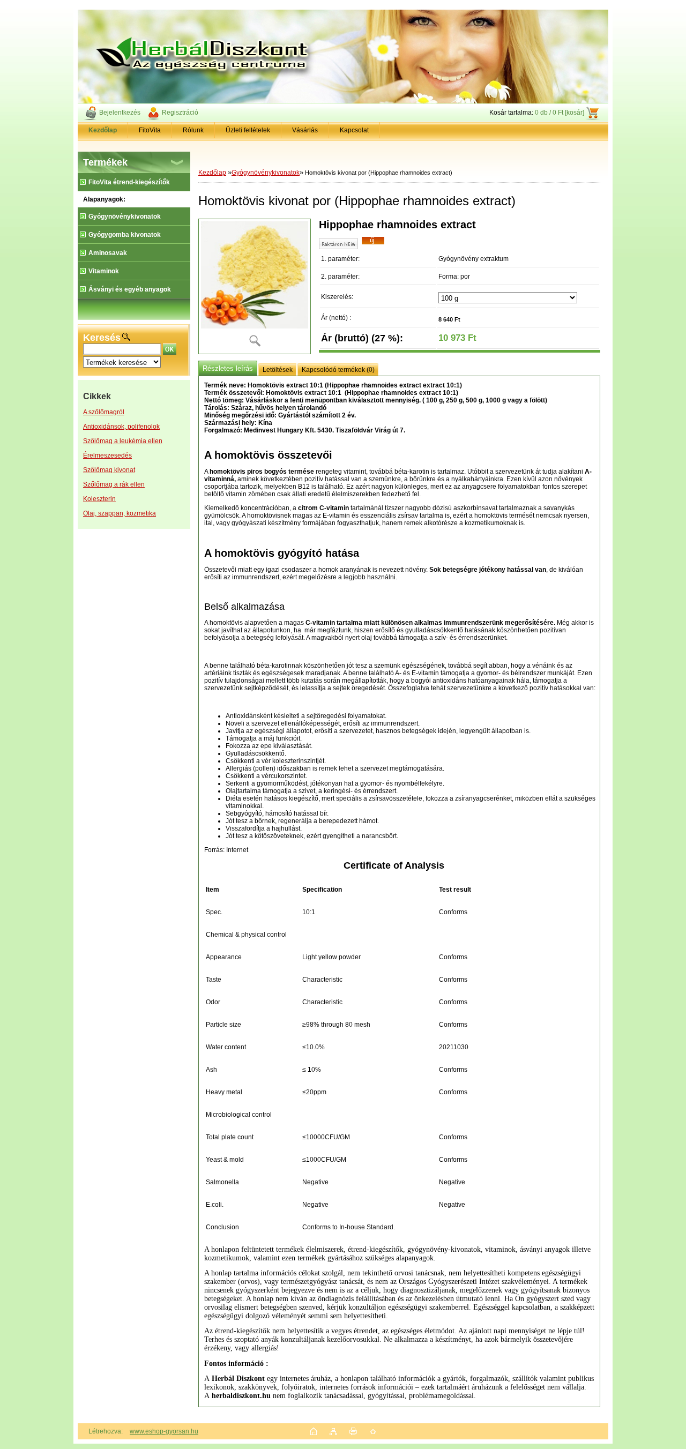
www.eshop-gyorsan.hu (164, 1431)
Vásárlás (305, 130)
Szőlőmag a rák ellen (114, 484)
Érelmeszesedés (107, 455)
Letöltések (278, 370)
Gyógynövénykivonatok (266, 172)
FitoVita (150, 130)
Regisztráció (180, 112)
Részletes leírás (228, 368)
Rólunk (193, 130)
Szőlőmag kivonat (109, 470)
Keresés (102, 337)
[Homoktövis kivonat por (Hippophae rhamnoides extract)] (254, 286)
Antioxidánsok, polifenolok (121, 426)
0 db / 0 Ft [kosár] (559, 112)
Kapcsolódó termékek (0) (338, 370)
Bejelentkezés (119, 112)
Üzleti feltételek (248, 130)
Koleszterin (99, 499)
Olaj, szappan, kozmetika (119, 513)
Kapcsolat (354, 130)
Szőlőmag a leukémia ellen (122, 441)
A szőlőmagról (103, 412)
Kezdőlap (212, 172)
